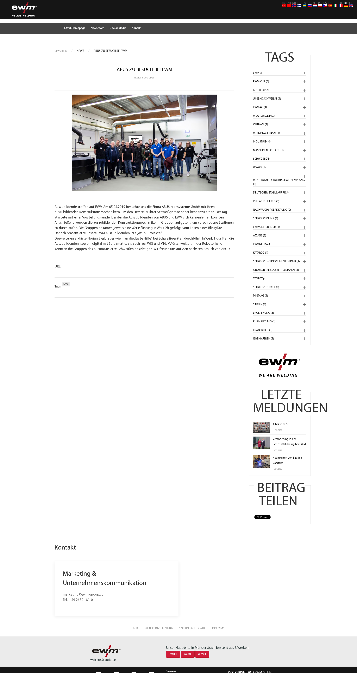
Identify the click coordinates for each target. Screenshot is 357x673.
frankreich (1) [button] (262, 330)
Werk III (202, 654)
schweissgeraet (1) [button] (266, 287)
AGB (135, 628)
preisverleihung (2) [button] (266, 201)
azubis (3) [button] (259, 235)
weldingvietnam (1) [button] (266, 133)
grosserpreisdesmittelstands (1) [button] (276, 270)
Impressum (218, 628)
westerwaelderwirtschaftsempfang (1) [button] (279, 182)
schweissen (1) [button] (263, 158)
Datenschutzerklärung (158, 628)
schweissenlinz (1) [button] (265, 218)
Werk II (188, 654)
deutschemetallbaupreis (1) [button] (272, 192)
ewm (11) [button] (258, 73)
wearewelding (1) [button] (265, 116)
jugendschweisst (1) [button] (267, 98)
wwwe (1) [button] (259, 167)
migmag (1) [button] (260, 295)
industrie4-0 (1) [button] (263, 141)
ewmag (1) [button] (260, 107)
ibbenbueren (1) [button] (263, 338)
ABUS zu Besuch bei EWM (144, 69)
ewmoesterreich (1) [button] (266, 227)
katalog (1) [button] (260, 252)
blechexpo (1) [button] (262, 90)
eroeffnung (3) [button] (263, 313)
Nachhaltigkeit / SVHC (192, 628)
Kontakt (136, 28)
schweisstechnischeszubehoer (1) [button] (276, 261)
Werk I (173, 654)
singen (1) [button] (259, 304)
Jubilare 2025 (280, 424)
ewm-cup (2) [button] (261, 81)
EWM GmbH (149, 78)
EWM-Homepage (74, 28)
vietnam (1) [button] (260, 124)
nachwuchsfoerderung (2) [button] (272, 209)
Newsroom (97, 28)
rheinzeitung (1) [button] (264, 321)
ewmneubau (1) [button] (263, 244)
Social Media (118, 28)
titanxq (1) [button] (260, 278)
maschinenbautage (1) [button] (268, 150)
